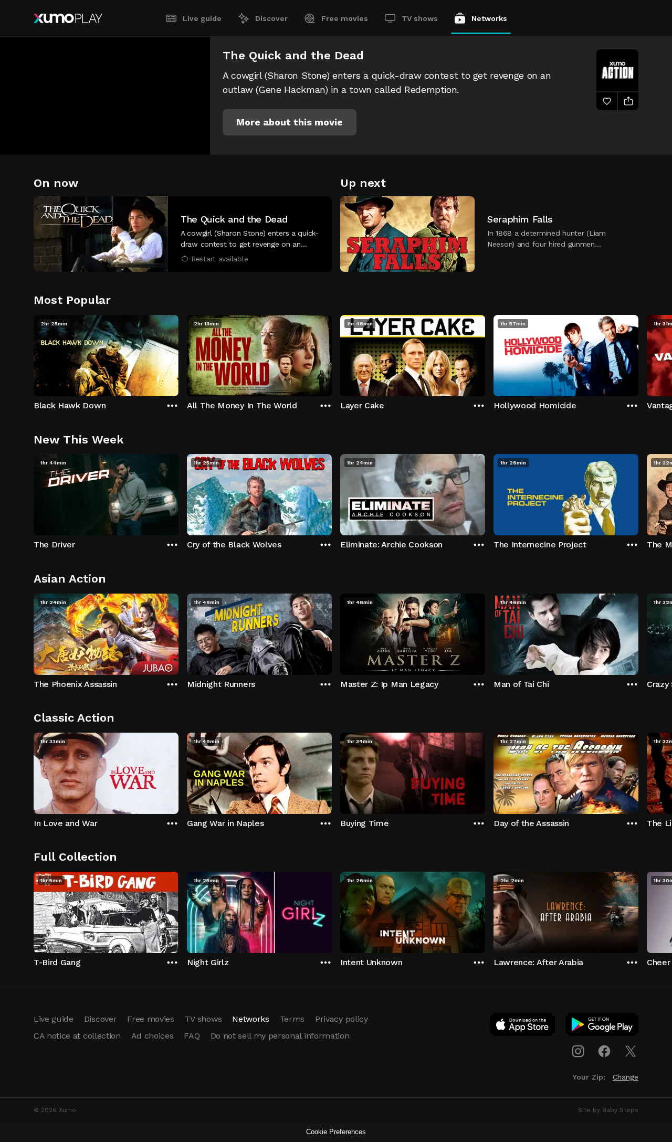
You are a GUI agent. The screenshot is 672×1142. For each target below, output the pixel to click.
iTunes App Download (523, 1026)
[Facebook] (604, 1051)
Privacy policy (341, 1019)
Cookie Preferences (336, 1132)
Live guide (202, 18)
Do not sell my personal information (280, 1036)
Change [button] (625, 1077)
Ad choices (152, 1036)
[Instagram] (578, 1051)
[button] (289, 122)
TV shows (420, 18)
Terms (292, 1019)
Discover (271, 18)
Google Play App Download (602, 1026)
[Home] (68, 18)
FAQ (192, 1036)
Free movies (344, 18)
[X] (630, 1051)
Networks (489, 18)
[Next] (638, 353)
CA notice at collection (77, 1036)
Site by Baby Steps (608, 1110)
